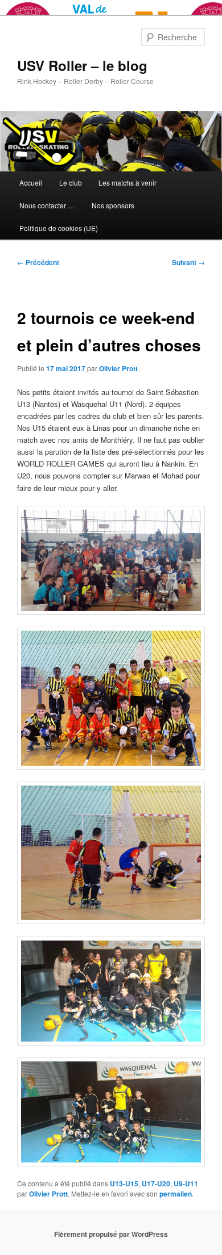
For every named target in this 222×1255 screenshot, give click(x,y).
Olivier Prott (118, 368)
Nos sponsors (113, 205)
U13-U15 (124, 1183)
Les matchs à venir (127, 182)
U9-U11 (186, 1183)
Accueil (30, 182)
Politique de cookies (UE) (58, 228)
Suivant (188, 262)
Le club (70, 182)
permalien (175, 1194)
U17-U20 (156, 1183)
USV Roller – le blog (82, 65)
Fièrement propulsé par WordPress (111, 1234)
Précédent (38, 262)
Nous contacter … (47, 205)
